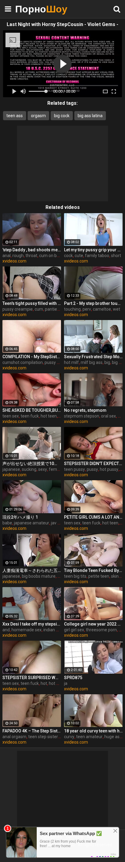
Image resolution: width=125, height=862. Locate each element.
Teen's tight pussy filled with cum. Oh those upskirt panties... (31, 303)
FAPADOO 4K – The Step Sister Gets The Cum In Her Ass (31, 730)
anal (6, 255)
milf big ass (92, 362)
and (6, 629)
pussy (92, 469)
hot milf (71, 362)
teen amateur (89, 736)
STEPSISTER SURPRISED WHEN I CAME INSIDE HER (31, 677)
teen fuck (30, 416)
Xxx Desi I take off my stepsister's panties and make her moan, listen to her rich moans (31, 624)
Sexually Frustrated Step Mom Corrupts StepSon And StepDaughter (93, 356)
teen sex (10, 416)
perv (87, 309)
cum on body (51, 255)
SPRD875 (73, 677)
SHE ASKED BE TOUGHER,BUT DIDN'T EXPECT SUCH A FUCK (31, 410)
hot (44, 683)
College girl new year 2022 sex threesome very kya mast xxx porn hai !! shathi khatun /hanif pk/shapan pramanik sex (93, 624)
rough (18, 255)
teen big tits (75, 576)
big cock (61, 115)
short (116, 255)
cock (68, 255)
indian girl (52, 629)
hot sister (58, 683)
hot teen (49, 416)
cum (39, 309)
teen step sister (43, 736)
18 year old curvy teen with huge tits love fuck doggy (93, 730)
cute (79, 255)
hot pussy (109, 469)
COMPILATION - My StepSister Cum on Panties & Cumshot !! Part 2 (31, 356)
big (107, 362)
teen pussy (74, 469)
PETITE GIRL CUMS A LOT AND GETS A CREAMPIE (93, 517)
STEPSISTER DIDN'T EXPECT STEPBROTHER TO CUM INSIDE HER (93, 463)
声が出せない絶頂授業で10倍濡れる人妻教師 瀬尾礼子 (31, 463)
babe (7, 522)
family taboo (97, 255)
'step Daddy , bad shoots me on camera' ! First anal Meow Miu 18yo (31, 249)
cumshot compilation (22, 362)
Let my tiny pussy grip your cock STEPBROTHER (93, 249)
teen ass (14, 115)
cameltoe (102, 309)
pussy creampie (17, 309)
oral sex (108, 416)
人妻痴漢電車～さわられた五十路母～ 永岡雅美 (31, 570)
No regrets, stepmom (85, 410)
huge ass (113, 736)
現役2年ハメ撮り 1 (20, 517)
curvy (69, 736)
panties (52, 309)
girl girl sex (74, 629)
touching (72, 309)
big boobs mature (39, 576)
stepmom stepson (81, 416)
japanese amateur (31, 522)
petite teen (98, 576)
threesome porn (101, 629)
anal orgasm (14, 736)
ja (65, 683)
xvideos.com (14, 261)
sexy (42, 469)
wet (116, 309)
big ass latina (90, 115)
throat (31, 255)
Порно (30, 9)
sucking (29, 469)
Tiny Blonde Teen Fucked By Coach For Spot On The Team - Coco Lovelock (93, 570)
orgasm (38, 115)
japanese (11, 469)
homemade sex (27, 629)
